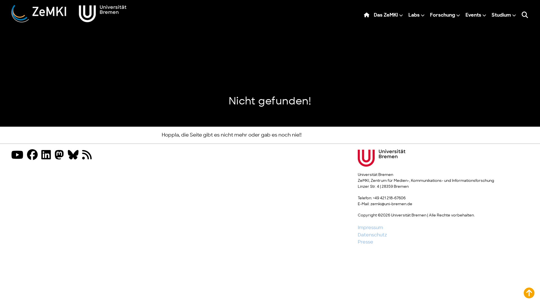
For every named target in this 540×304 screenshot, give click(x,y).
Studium (501, 15)
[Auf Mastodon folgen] (61, 155)
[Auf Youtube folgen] (18, 155)
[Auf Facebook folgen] (33, 155)
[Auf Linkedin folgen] (47, 155)
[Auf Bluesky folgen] (74, 155)
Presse (365, 242)
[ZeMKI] (69, 13)
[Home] (366, 15)
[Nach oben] (529, 293)
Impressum (370, 227)
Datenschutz (372, 235)
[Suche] (525, 15)
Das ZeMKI (386, 15)
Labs (414, 15)
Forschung (442, 15)
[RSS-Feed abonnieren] (88, 155)
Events (473, 15)
